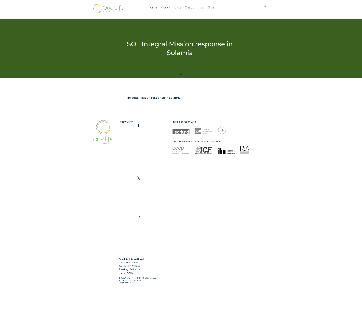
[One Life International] (108, 8)
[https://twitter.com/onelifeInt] (138, 196)
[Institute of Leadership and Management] (226, 150)
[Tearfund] (181, 130)
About (165, 7)
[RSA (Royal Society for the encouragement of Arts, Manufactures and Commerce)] (248, 150)
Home (152, 7)
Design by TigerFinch (127, 283)
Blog (177, 7)
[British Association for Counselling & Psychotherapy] (181, 150)
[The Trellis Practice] (226, 130)
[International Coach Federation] (203, 150)
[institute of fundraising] (181, 164)
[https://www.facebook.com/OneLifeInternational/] (138, 150)
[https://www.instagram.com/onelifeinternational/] (138, 235)
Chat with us (194, 7)
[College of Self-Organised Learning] (203, 130)
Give (211, 7)
